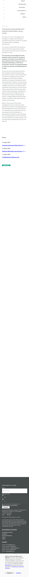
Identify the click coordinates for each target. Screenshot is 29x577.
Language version (6, 494)
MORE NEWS (6, 165)
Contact (3, 538)
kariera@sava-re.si (10, 551)
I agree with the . (11, 505)
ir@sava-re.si (13, 546)
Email (3, 487)
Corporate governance (7, 535)
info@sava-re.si (11, 544)
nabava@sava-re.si (15, 548)
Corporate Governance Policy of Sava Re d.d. (14, 145)
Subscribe (6, 507)
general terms (14, 505)
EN (5, 497)
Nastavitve (7, 565)
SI (4, 501)
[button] (16, 7)
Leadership (4, 534)
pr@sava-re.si (13, 549)
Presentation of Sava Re (9, 529)
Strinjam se (9, 572)
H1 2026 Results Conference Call (10, 157)
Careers (4, 537)
